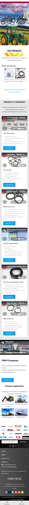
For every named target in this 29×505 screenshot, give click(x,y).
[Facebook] (10, 446)
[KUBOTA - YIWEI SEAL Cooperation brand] (10, 433)
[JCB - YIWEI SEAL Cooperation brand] (3, 433)
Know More (9, 148)
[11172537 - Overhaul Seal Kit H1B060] (20, 73)
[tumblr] (16, 492)
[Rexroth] (18, 426)
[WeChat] (22, 492)
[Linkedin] (13, 446)
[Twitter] (16, 446)
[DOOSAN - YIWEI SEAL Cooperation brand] (25, 426)
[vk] (19, 492)
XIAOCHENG (20, 499)
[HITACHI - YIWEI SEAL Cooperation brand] (10, 426)
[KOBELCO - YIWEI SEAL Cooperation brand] (25, 430)
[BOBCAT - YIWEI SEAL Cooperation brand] (3, 426)
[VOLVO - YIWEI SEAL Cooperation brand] (10, 437)
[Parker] (25, 437)
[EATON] (3, 437)
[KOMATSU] (18, 433)
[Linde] (25, 433)
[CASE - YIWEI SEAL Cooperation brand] (18, 430)
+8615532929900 (12, 467)
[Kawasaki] (18, 437)
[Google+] (19, 446)
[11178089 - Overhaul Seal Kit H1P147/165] (9, 73)
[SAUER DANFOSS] (10, 430)
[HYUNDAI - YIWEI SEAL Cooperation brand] (3, 430)
